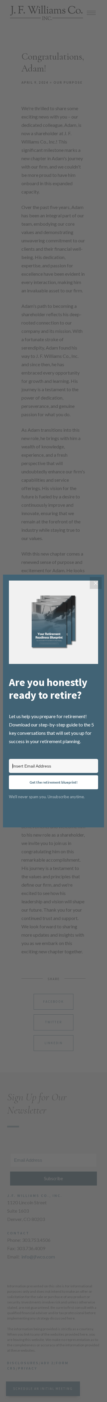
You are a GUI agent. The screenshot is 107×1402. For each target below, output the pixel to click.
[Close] (96, 583)
